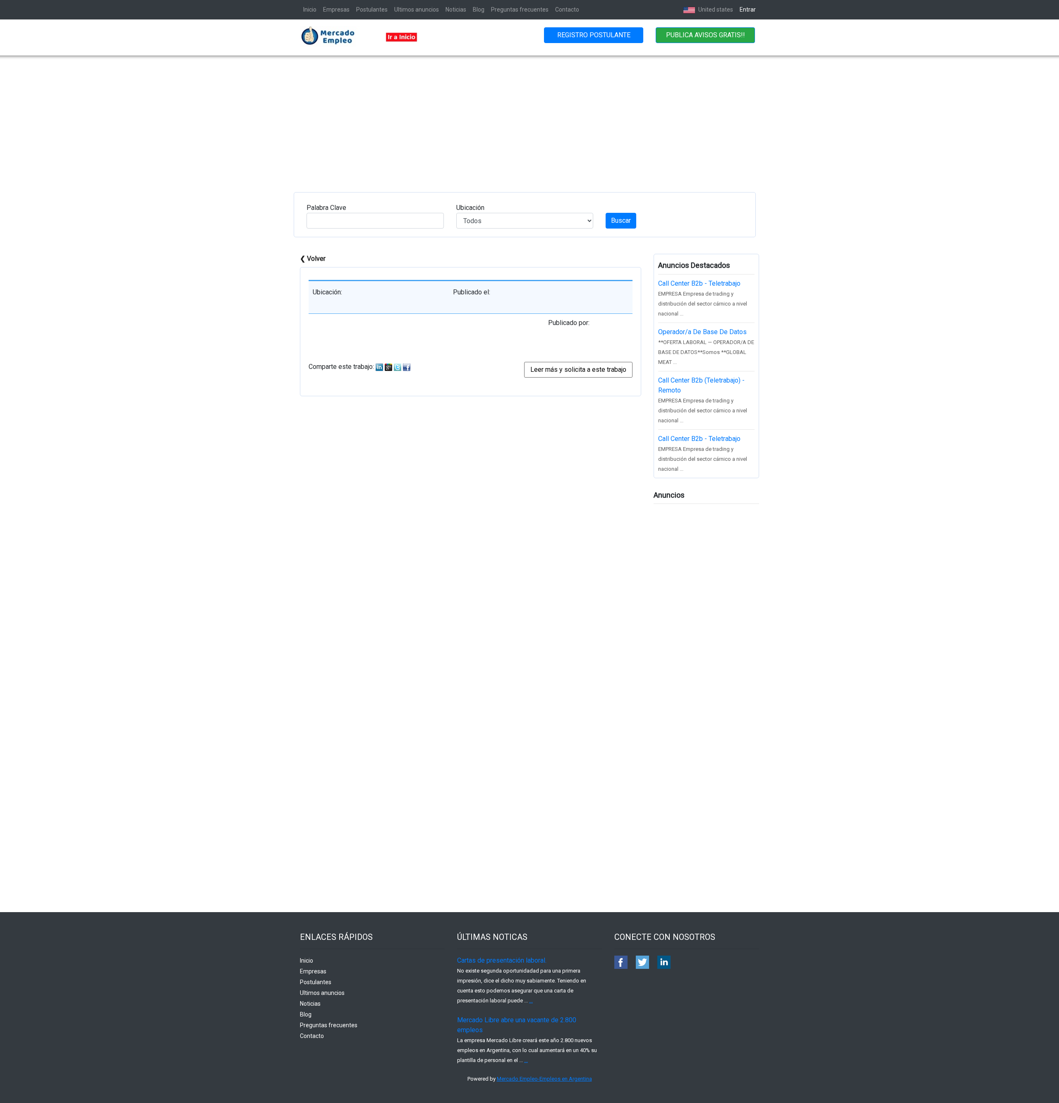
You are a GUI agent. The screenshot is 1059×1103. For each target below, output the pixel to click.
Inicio (309, 9)
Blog (478, 9)
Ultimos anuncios (416, 9)
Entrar (748, 9)
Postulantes (372, 9)
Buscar (621, 220)
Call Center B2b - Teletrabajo (699, 283)
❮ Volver (313, 259)
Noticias (456, 9)
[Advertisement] (529, 118)
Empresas (336, 9)
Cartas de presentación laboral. (501, 960)
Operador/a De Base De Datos (702, 332)
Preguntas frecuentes (520, 9)
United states (715, 9)
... (531, 1000)
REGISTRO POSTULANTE (593, 35)
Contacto (567, 9)
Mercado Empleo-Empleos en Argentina (544, 1079)
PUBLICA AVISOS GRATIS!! (705, 35)
